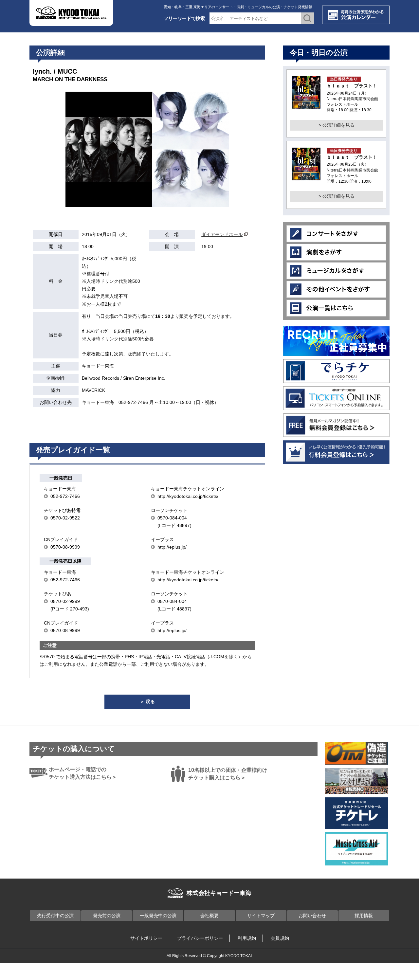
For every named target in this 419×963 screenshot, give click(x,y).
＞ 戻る (147, 701)
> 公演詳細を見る (337, 125)
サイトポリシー (146, 938)
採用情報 (364, 915)
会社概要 (209, 915)
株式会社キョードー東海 (219, 893)
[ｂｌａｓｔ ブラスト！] (306, 105)
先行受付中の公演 (55, 915)
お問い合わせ (312, 915)
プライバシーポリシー (200, 938)
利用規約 (247, 938)
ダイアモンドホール (222, 234)
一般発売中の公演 (158, 915)
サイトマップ (261, 915)
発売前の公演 (106, 915)
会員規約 (280, 938)
